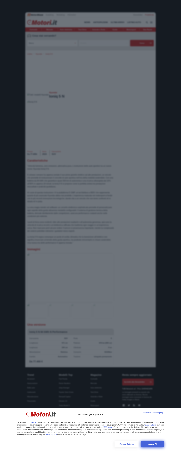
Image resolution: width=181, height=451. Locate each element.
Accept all (152, 444)
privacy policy (51, 434)
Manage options (126, 444)
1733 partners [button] (31, 422)
